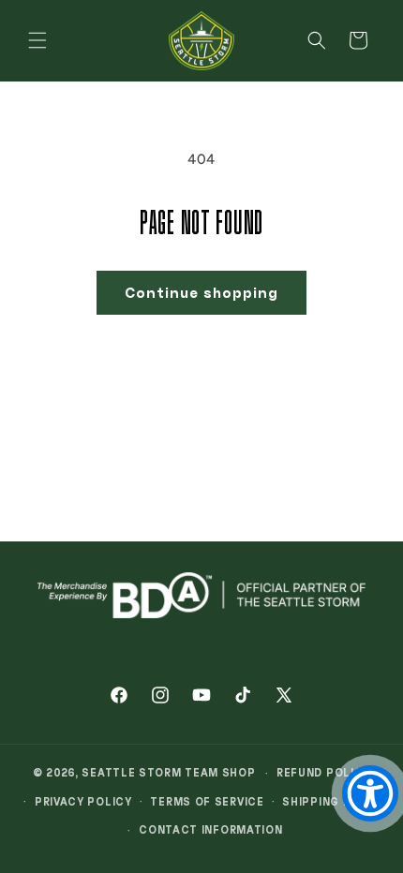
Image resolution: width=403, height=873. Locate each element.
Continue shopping (201, 292)
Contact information (210, 829)
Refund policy (323, 772)
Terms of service (206, 801)
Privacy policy (83, 801)
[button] (37, 40)
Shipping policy (334, 801)
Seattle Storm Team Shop (168, 772)
